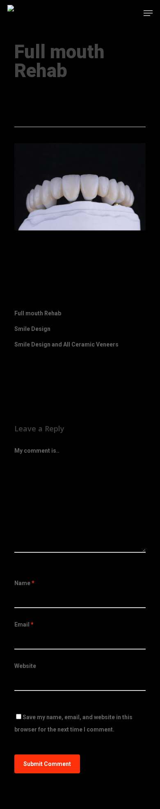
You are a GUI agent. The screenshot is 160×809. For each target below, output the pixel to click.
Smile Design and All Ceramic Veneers (66, 344)
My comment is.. (36, 450)
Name (24, 583)
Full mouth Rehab (39, 92)
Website (25, 666)
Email (24, 624)
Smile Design (32, 329)
